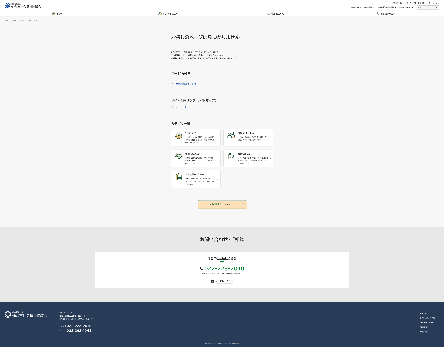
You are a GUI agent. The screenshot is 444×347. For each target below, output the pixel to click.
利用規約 (423, 313)
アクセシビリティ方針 (428, 318)
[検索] (437, 7)
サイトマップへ (177, 107)
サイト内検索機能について (182, 84)
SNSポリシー (425, 327)
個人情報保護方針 (427, 322)
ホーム (7, 20)
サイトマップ (424, 332)
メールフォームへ (223, 281)
